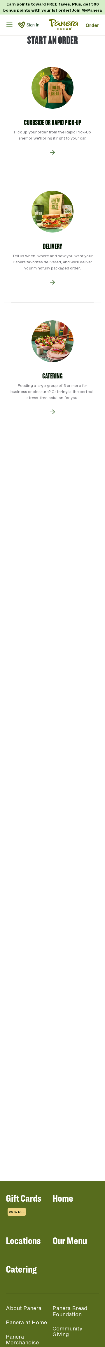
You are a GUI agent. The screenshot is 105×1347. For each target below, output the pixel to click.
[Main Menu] (9, 24)
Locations (23, 1240)
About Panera (23, 1308)
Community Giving (67, 1331)
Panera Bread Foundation (69, 1311)
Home (62, 1198)
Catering (21, 1269)
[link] (21, 25)
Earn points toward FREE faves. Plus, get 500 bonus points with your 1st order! (52, 7)
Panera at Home (26, 1322)
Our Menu (69, 1240)
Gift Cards (23, 1203)
